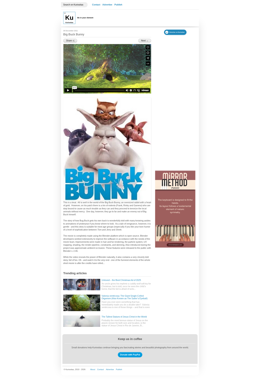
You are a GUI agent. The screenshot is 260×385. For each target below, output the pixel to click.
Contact (96, 5)
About (92, 369)
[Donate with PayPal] (130, 354)
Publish (118, 5)
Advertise (107, 5)
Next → (144, 40)
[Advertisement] (147, 18)
